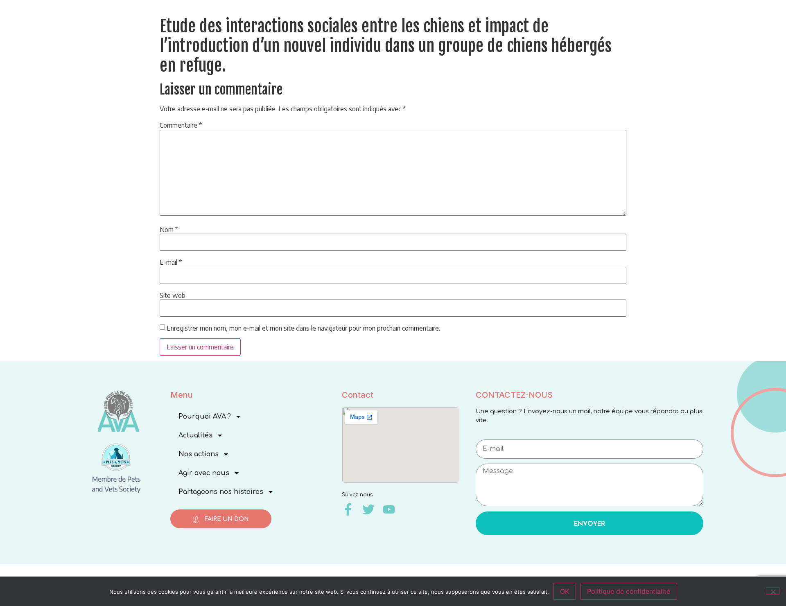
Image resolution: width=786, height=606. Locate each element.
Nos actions (198, 454)
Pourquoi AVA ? (204, 416)
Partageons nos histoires (220, 492)
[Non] (773, 591)
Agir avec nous (203, 473)
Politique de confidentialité (628, 591)
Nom (169, 229)
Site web (172, 295)
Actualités (195, 435)
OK (564, 591)
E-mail (171, 262)
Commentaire (181, 125)
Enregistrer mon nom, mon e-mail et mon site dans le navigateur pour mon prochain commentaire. (303, 328)
